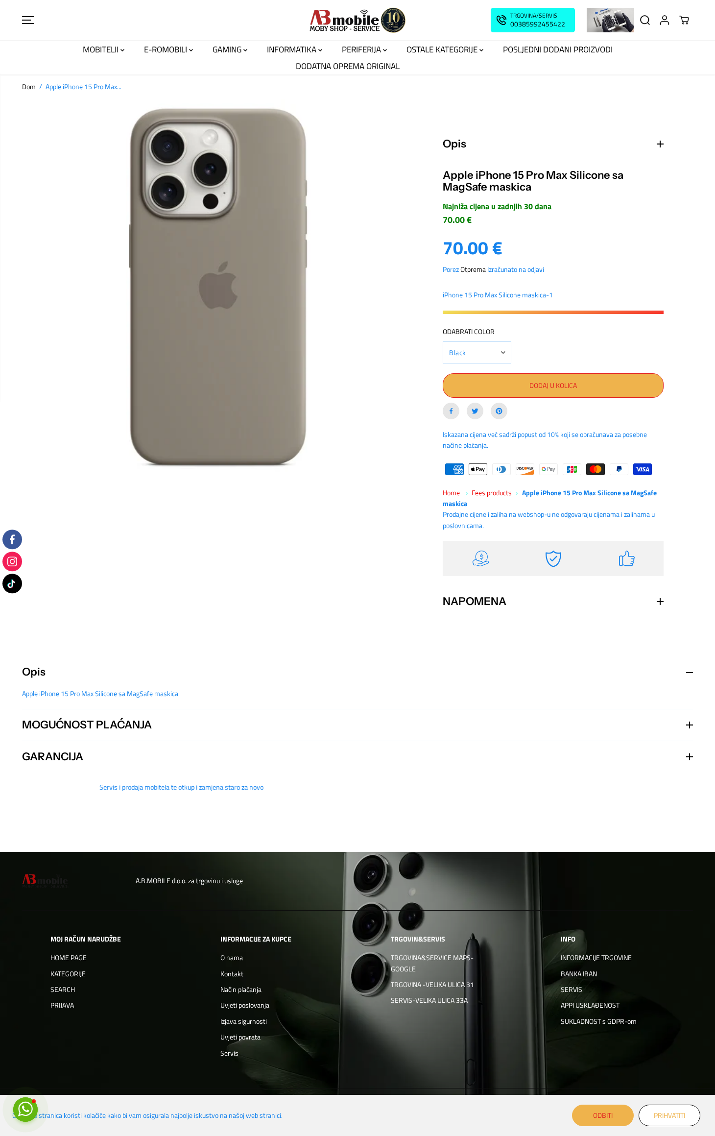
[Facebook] (451, 411)
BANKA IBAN (579, 973)
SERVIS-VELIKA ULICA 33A (429, 1000)
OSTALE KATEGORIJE (442, 49)
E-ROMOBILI (166, 49)
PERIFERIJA (362, 49)
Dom (29, 86)
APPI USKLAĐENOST (590, 1005)
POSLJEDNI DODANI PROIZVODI (558, 49)
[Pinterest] (499, 411)
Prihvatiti (669, 1115)
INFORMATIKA (292, 49)
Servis (229, 1053)
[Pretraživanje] (645, 20)
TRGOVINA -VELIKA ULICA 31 (432, 984)
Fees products (492, 492)
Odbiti (603, 1115)
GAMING (228, 49)
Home (451, 492)
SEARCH (62, 989)
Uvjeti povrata (240, 1037)
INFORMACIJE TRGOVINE (596, 957)
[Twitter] (475, 411)
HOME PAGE (68, 957)
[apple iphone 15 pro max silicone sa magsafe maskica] (217, 294)
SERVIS (571, 989)
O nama (231, 957)
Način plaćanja (241, 989)
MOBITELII (101, 49)
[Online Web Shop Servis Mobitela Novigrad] (357, 20)
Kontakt (231, 973)
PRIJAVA (62, 1005)
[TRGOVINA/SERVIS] (533, 20)
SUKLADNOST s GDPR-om (599, 1021)
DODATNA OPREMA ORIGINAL (348, 66)
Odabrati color (469, 331)
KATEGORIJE (68, 973)
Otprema (473, 269)
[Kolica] (684, 20)
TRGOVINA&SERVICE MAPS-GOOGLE (432, 962)
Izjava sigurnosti (243, 1021)
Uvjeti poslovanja (244, 1005)
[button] (28, 20)
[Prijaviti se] (664, 20)
